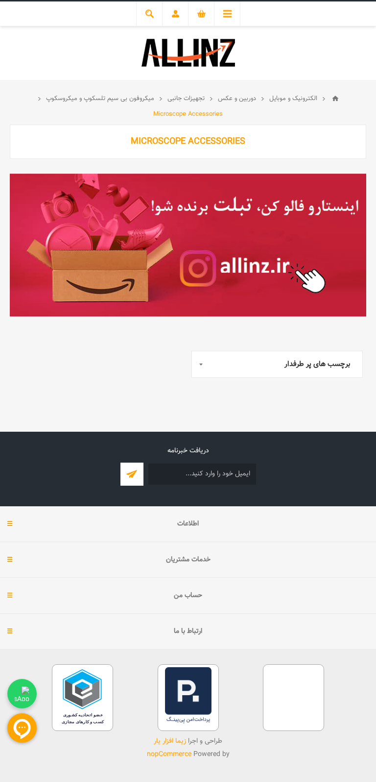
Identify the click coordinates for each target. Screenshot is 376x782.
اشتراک (131, 474)
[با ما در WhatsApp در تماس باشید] (22, 693)
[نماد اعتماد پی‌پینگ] (188, 722)
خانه (335, 98)
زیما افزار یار (170, 741)
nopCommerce (169, 754)
